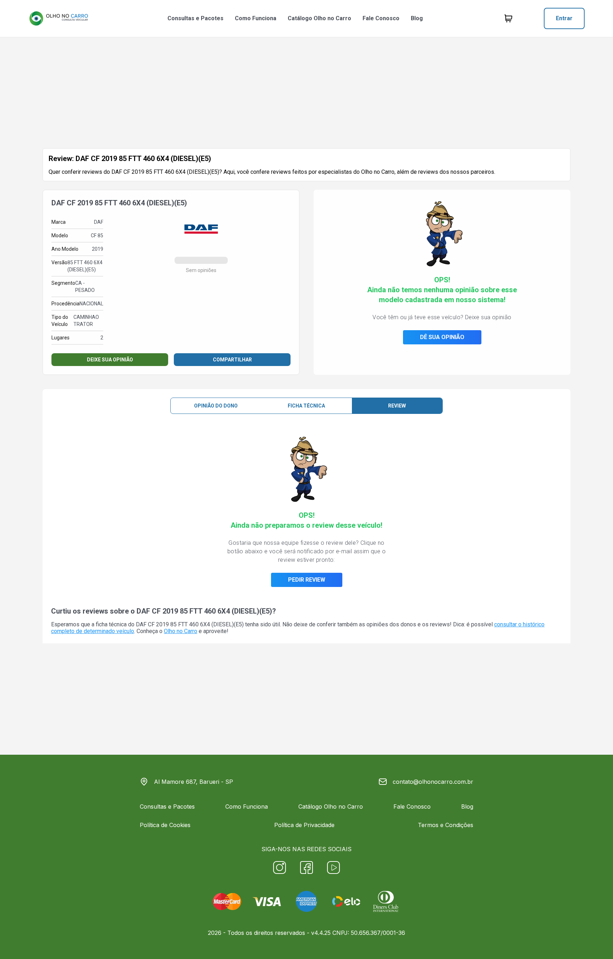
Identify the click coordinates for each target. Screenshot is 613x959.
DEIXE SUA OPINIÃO (110, 359)
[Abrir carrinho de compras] (508, 18)
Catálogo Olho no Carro (319, 18)
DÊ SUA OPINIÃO (442, 337)
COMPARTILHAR (232, 359)
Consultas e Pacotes (195, 18)
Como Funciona (255, 18)
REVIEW (397, 406)
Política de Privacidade (304, 824)
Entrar (564, 18)
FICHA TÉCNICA (306, 406)
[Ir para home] (58, 18)
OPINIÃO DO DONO (216, 406)
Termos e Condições (445, 824)
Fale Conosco (381, 18)
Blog (417, 18)
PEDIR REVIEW (306, 579)
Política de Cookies (165, 824)
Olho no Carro (180, 631)
